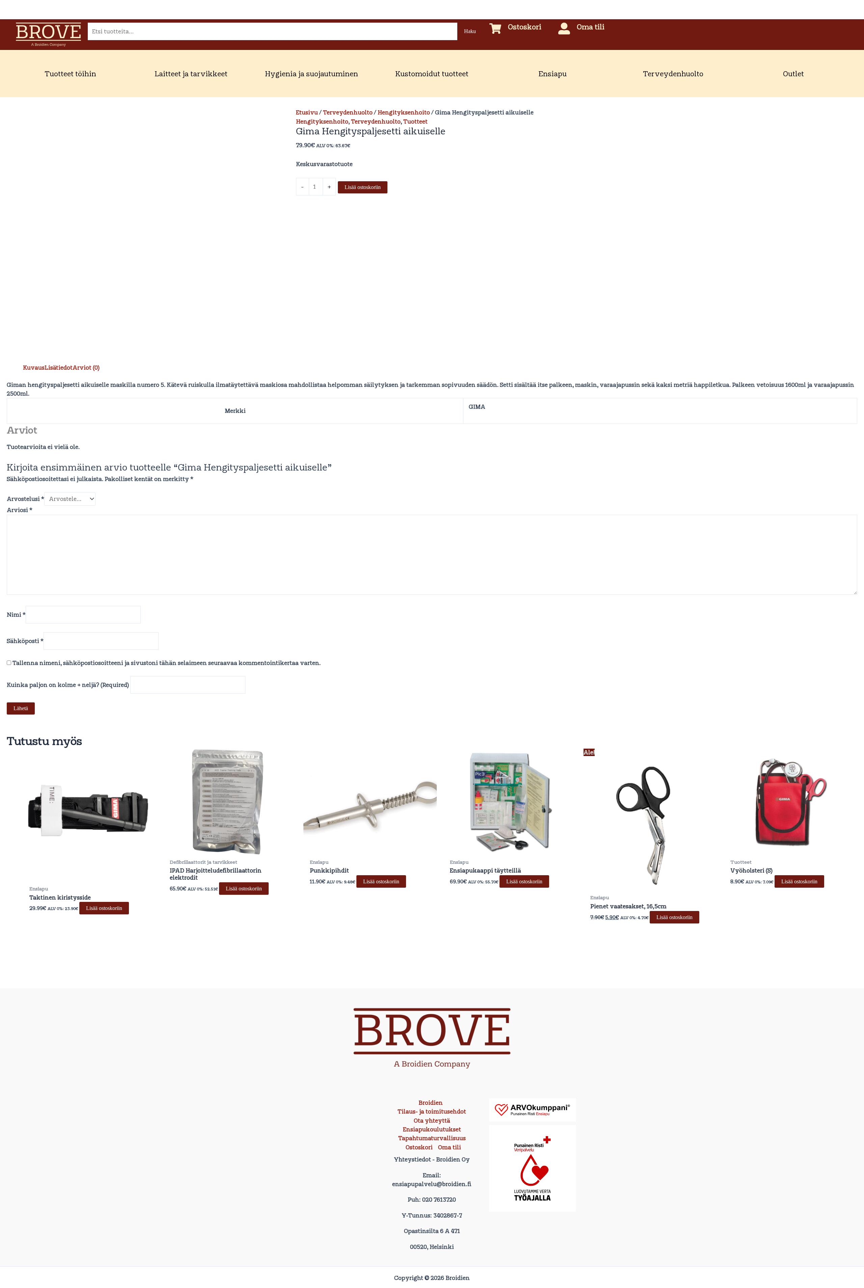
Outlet (793, 73)
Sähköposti (25, 641)
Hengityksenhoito (404, 112)
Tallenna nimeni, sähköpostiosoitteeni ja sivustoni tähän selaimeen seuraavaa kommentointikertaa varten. (166, 663)
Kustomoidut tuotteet (431, 73)
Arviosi (19, 510)
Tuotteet (415, 121)
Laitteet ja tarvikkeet (191, 73)
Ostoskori (524, 26)
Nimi (16, 614)
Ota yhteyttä (432, 1120)
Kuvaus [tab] (34, 367)
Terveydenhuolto (673, 73)
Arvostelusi (25, 499)
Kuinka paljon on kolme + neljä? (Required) (68, 685)
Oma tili (590, 26)
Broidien (430, 1102)
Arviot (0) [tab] (86, 367)
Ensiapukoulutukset (432, 1129)
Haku (470, 31)
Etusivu (307, 112)
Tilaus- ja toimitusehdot (432, 1111)
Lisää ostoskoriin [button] (104, 908)
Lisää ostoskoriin (363, 187)
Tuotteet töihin (70, 73)
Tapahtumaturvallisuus (432, 1138)
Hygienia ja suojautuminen (311, 73)
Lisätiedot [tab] (59, 367)
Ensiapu (552, 73)
